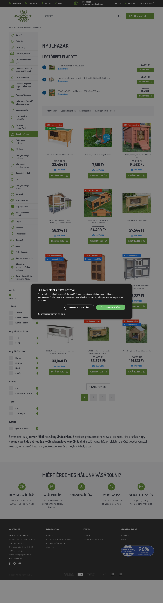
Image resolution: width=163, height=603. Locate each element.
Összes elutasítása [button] (79, 307)
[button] (51, 314)
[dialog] (81, 301)
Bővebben (42, 300)
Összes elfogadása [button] (111, 307)
